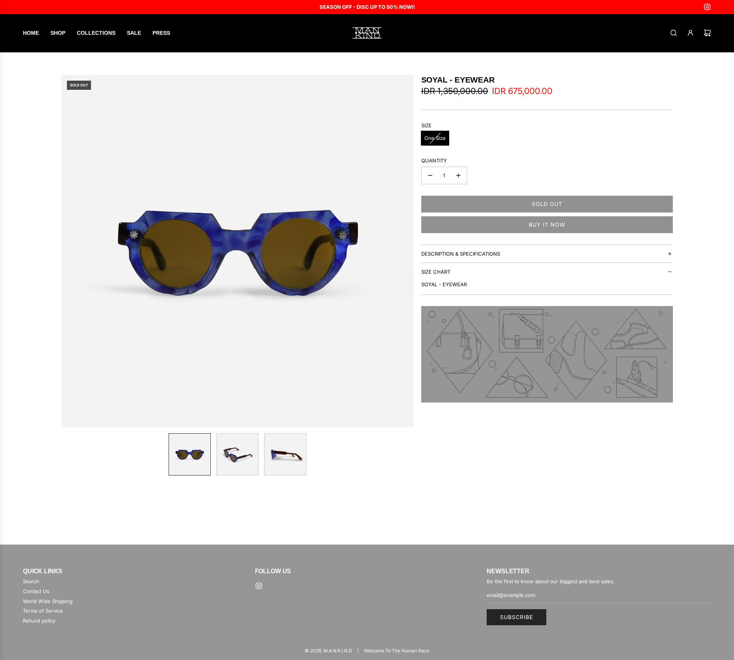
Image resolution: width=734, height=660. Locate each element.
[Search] (673, 32)
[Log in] (690, 32)
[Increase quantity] (458, 175)
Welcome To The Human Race (396, 651)
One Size (435, 138)
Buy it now (547, 224)
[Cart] (707, 32)
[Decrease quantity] (430, 175)
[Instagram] (707, 7)
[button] (71, 251)
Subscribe (516, 617)
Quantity (434, 160)
